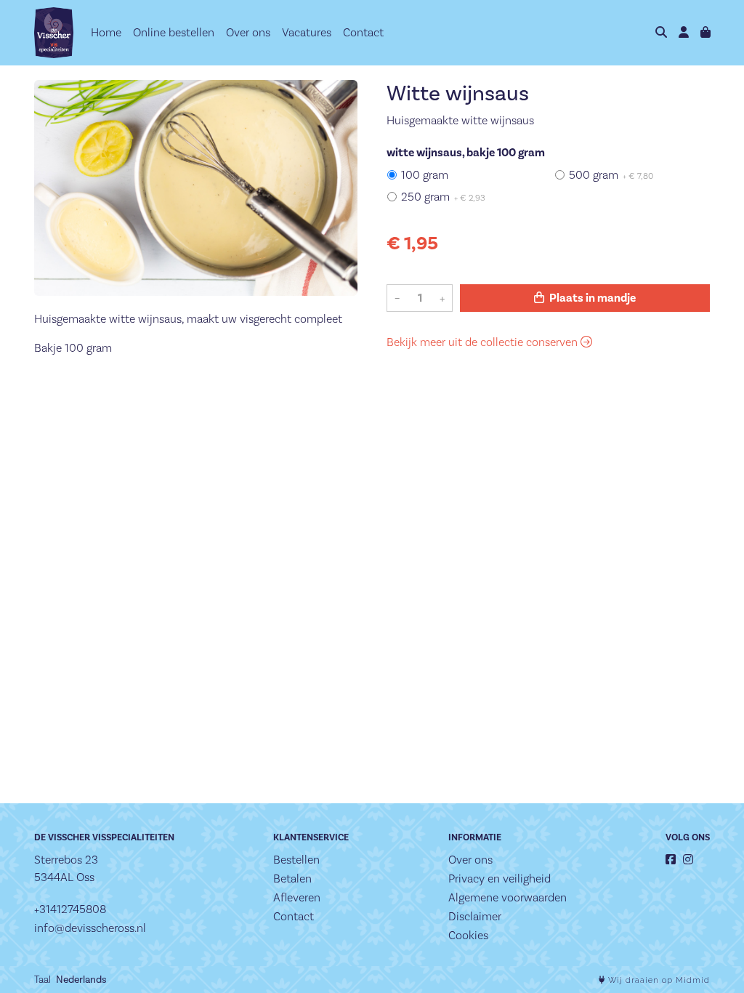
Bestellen (296, 860)
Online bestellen (173, 32)
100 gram (424, 175)
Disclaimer (474, 916)
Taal (42, 979)
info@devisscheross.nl (90, 928)
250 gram (443, 197)
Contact (363, 32)
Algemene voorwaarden (507, 897)
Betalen (292, 878)
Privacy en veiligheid (499, 878)
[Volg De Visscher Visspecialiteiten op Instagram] (688, 860)
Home (106, 32)
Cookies (468, 935)
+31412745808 (70, 909)
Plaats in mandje (591, 298)
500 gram (611, 175)
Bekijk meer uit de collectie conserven (484, 342)
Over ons (248, 32)
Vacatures (306, 32)
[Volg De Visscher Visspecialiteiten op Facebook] (671, 860)
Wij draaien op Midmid (657, 980)
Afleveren (296, 897)
